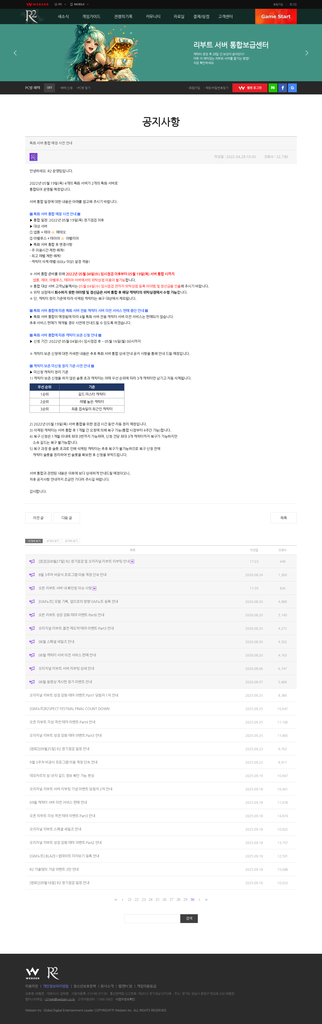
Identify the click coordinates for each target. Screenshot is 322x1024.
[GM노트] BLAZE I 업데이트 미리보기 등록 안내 (64, 856)
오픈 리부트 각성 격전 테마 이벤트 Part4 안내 (62, 722)
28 (178, 899)
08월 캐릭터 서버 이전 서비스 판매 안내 (67, 655)
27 (171, 899)
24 (150, 899)
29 (185, 899)
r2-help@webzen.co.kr (60, 999)
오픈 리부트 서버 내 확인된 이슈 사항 (65, 588)
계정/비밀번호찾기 (216, 88)
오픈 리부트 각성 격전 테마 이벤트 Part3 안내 (62, 816)
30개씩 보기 (52, 541)
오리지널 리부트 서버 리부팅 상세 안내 (66, 668)
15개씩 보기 (34, 541)
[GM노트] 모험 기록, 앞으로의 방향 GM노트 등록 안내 (78, 601)
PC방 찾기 (84, 88)
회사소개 (107, 986)
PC (60, 4)
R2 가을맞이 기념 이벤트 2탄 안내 (54, 869)
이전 (15, 53)
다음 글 (67, 518)
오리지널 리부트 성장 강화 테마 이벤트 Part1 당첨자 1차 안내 (74, 695)
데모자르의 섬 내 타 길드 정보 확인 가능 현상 (62, 775)
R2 (32, 16)
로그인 (293, 4)
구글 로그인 (292, 87)
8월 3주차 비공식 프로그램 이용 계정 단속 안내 (72, 575)
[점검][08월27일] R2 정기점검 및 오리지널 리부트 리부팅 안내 (84, 561)
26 (164, 899)
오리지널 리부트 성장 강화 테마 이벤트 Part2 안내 (66, 842)
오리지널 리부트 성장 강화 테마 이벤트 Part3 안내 (66, 735)
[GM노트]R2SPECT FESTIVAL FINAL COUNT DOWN (69, 709)
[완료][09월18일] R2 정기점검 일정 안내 (59, 883)
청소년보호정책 (84, 986)
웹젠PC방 (125, 986)
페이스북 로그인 (282, 87)
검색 (189, 918)
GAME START (276, 16)
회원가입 (278, 4)
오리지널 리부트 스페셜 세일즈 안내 (55, 829)
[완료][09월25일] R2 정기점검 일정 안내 (59, 749)
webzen (37, 4)
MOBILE (79, 4)
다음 (306, 53)
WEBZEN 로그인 (249, 87)
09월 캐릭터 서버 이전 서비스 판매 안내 (58, 802)
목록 (283, 518)
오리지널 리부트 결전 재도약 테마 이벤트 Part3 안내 (76, 628)
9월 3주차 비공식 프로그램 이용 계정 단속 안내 (63, 762)
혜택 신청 (67, 88)
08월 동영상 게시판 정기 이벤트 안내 (65, 682)
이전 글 (38, 518)
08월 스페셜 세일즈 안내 (56, 642)
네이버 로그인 (273, 87)
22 (136, 899)
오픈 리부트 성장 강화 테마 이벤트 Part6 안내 (71, 615)
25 (157, 899)
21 (130, 899)
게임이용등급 (146, 986)
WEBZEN (32, 973)
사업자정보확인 (125, 999)
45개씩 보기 (71, 541)
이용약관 (31, 986)
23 (143, 899)
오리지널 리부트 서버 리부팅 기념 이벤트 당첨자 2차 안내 (71, 789)
